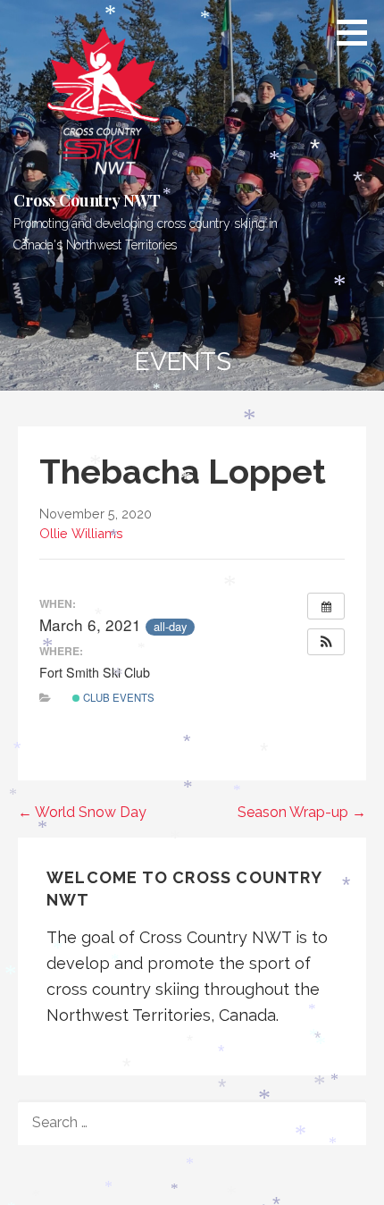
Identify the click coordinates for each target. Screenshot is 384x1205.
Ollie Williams (81, 533)
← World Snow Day (82, 812)
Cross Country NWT (87, 200)
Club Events (117, 697)
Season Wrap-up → (302, 812)
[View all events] (326, 606)
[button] (358, 32)
